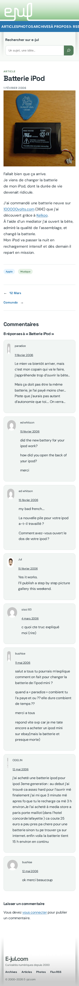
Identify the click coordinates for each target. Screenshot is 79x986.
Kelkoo (41, 215)
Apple (9, 271)
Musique (25, 271)
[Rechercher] (69, 50)
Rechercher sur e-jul (22, 40)
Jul (20, 559)
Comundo (11, 302)
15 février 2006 (30, 431)
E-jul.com (16, 959)
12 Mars (15, 293)
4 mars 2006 (30, 618)
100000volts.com (19, 209)
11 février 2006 (24, 355)
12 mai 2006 (21, 769)
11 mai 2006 (22, 663)
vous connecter (34, 912)
